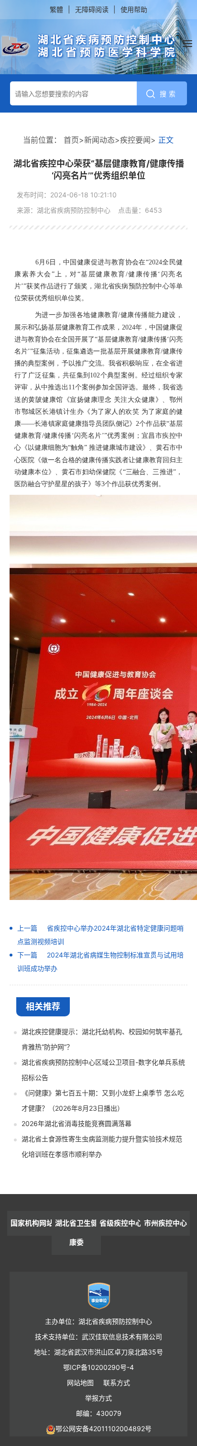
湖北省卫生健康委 (76, 1232)
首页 (71, 140)
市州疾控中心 (165, 1223)
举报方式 (98, 1398)
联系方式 (116, 1382)
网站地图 (80, 1382)
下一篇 (27, 955)
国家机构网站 (32, 1223)
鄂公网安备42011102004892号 (103, 1428)
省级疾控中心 (120, 1223)
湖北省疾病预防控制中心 (88, 46)
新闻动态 (99, 140)
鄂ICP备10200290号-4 (98, 1367)
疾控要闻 (135, 140)
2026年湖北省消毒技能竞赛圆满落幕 (76, 1123)
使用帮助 (133, 9)
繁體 (56, 9)
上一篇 (27, 928)
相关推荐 (43, 1007)
